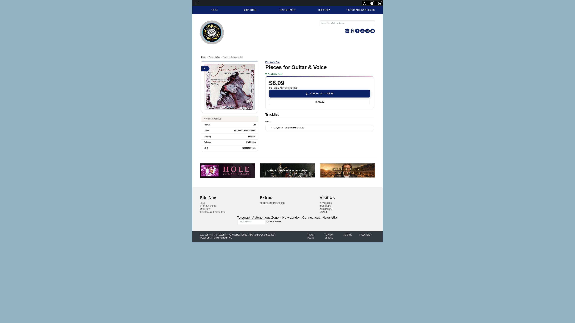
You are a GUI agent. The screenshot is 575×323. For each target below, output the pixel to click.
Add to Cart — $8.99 (321, 93)
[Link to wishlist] (365, 3)
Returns (347, 235)
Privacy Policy (311, 236)
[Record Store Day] (352, 30)
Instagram (326, 209)
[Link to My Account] (372, 3)
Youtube (326, 206)
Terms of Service (329, 236)
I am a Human (274, 222)
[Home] (212, 32)
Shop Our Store (208, 206)
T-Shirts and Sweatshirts (361, 10)
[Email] (372, 30)
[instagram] (367, 30)
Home (203, 57)
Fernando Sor (214, 57)
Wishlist (321, 102)
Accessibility (366, 235)
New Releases (287, 10)
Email (324, 212)
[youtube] (362, 30)
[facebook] (357, 30)
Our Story (324, 10)
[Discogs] (347, 30)
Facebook (326, 203)
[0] (380, 3)
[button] (251, 10)
